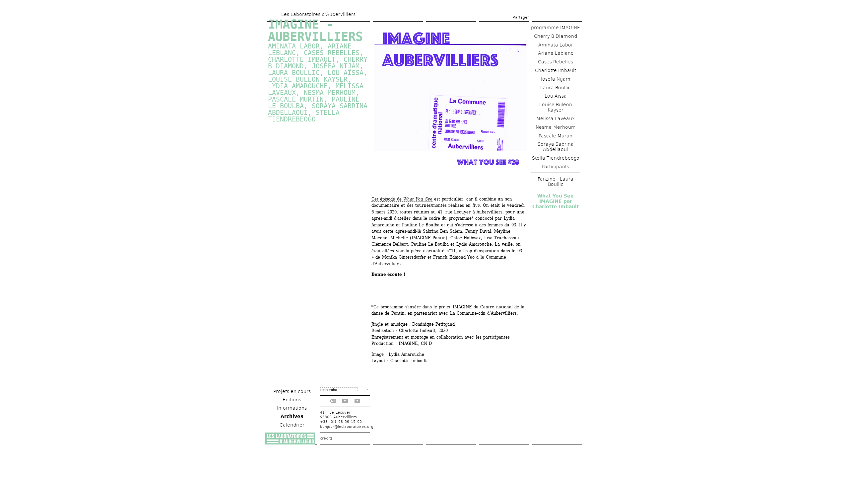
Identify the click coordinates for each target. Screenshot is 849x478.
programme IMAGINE (555, 27)
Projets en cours (292, 391)
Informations (292, 408)
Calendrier (292, 425)
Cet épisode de (401, 199)
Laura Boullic (555, 87)
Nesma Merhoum (556, 127)
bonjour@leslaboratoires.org (346, 427)
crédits (326, 438)
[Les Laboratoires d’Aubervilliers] (290, 442)
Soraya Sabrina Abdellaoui (556, 146)
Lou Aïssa (556, 96)
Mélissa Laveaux (555, 118)
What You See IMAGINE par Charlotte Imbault (555, 201)
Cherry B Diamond (555, 36)
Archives (292, 416)
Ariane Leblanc (555, 53)
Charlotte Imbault (555, 70)
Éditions (292, 399)
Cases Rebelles (555, 61)
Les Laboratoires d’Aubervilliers (318, 14)
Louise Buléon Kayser (555, 107)
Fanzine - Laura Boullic (555, 181)
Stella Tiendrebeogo (555, 158)
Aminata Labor (555, 44)
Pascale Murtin (296, 99)
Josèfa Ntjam (555, 79)
